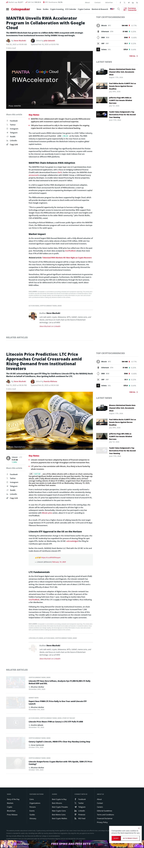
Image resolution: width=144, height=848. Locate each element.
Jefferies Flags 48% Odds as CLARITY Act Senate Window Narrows (120, 100)
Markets (10, 803)
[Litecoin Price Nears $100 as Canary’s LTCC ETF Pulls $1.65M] (15, 724)
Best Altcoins (57, 803)
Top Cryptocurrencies (110, 17)
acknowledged (72, 541)
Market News (34, 698)
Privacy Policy (102, 822)
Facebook (14, 121)
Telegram (13, 132)
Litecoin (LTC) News (36, 638)
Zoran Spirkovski (37, 745)
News (39, 9)
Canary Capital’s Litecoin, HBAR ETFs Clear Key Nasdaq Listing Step (59, 741)
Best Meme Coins (58, 814)
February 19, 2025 (59, 562)
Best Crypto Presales (60, 807)
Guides (45, 9)
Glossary (32, 818)
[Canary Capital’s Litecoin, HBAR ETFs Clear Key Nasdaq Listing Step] (15, 744)
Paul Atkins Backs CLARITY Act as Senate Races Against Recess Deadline (122, 86)
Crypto (9, 807)
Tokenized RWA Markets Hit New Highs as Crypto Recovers (66, 257)
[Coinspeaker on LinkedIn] (133, 2)
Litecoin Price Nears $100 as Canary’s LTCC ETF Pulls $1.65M (56, 721)
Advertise (109, 2)
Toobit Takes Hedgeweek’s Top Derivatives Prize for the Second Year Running (122, 114)
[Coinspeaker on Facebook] (120, 2)
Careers (100, 807)
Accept (116, 838)
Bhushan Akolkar (37, 687)
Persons (32, 807)
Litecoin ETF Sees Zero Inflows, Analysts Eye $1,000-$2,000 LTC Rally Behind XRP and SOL (59, 682)
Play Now (118, 844)
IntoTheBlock (70, 251)
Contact (97, 2)
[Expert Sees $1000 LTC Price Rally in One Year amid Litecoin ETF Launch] (15, 703)
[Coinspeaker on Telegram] (128, 2)
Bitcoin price (47, 513)
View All (132, 56)
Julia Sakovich (49, 40)
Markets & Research (100, 9)
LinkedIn (13, 140)
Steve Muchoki (20, 40)
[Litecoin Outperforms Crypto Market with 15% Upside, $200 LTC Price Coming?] (15, 764)
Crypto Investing (57, 9)
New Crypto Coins (59, 811)
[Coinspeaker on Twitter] (124, 2)
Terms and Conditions (105, 814)
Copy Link (13, 144)
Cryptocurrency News (48, 306)
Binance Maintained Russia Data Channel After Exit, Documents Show (122, 72)
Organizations (34, 803)
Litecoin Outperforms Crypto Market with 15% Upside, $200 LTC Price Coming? (60, 762)
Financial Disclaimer (104, 818)
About (87, 2)
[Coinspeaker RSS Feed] (137, 2)
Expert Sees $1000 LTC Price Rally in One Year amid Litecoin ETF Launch (58, 702)
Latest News (104, 61)
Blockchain (11, 811)
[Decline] (139, 828)
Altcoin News (34, 306)
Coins (31, 799)
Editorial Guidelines (104, 811)
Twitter (13, 125)
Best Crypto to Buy (59, 799)
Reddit (12, 136)
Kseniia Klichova (50, 381)
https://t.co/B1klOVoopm (50, 557)
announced (33, 175)
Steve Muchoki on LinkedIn (49, 326)
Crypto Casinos (84, 9)
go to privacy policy (130, 838)
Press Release (12, 814)
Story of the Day (68, 718)
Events (32, 811)
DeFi (60, 172)
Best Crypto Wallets (59, 818)
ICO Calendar (70, 9)
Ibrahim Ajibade (37, 725)
